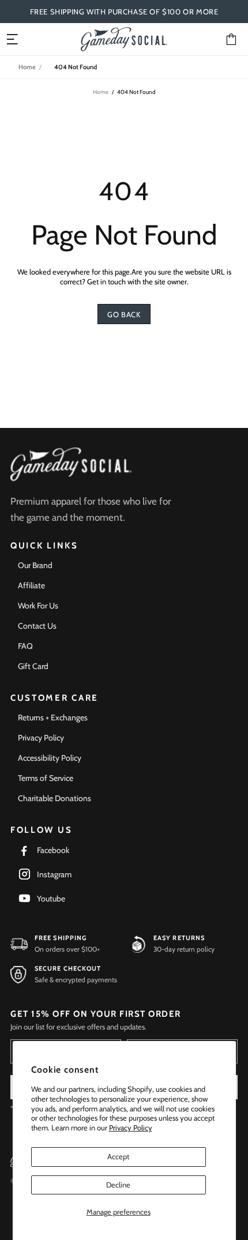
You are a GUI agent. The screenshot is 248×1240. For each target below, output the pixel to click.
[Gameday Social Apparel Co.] (70, 465)
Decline (118, 1184)
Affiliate (31, 585)
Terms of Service (45, 778)
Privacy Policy (130, 1127)
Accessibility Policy (49, 758)
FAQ (25, 646)
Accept (118, 1156)
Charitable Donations (54, 798)
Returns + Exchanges (53, 717)
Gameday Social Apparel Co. (124, 39)
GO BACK (124, 314)
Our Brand (35, 565)
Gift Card (33, 666)
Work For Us (38, 605)
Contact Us (37, 626)
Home (27, 67)
